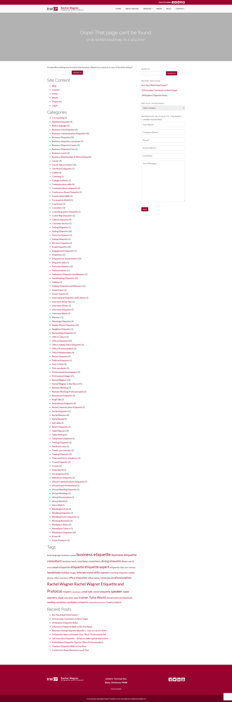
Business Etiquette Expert (64, 145)
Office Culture (59, 336)
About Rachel (132, 9)
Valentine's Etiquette (62, 477)
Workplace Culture (61, 528)
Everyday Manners (61, 266)
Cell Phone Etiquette (62, 168)
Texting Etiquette (60, 442)
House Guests (58, 293)
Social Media (58, 419)
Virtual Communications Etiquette (68, 481)
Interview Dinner (60, 305)
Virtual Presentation (61, 497)
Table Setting (58, 434)
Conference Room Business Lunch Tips (70, 650)
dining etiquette (111, 561)
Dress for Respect (60, 235)
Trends (55, 466)
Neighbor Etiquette (61, 329)
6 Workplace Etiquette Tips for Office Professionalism (77, 642)
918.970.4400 (164, 2)
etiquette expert (97, 567)
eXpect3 (142, 699)
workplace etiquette (77, 602)
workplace (61, 602)
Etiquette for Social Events (64, 258)
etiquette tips (117, 567)
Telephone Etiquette (62, 438)
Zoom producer (113, 602)
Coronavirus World (61, 200)
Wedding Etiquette (61, 513)
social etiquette (101, 591)
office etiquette (78, 577)
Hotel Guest (58, 290)
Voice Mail (57, 505)
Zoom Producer (59, 540)
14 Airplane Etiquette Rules (65, 622)
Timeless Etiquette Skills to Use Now (69, 646)
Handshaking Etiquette (63, 278)
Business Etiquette (61, 137)
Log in (55, 105)
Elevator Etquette (60, 243)
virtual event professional (119, 597)
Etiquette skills (59, 262)
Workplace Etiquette (62, 532)
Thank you (57, 101)
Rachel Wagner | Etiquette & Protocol (105, 699)
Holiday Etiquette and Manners (67, 286)
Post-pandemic (59, 368)
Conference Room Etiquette (65, 192)
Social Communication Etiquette (67, 407)
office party (94, 577)
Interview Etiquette (61, 309)
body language (54, 555)
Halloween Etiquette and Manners (68, 274)
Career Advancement (62, 164)
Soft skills (56, 423)
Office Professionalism (62, 348)
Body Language (59, 125)
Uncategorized (59, 473)
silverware (76, 592)
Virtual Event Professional (64, 485)
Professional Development (64, 372)
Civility (55, 172)
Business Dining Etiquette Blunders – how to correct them (79, 630)
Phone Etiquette (60, 356)
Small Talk (56, 399)
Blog (169, 9)
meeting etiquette (119, 572)
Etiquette (56, 254)
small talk (87, 591)
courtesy (82, 561)
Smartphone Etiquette (62, 403)
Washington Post (60, 509)
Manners (56, 317)
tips (76, 597)
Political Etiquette (60, 360)
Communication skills (62, 184)
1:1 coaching (58, 117)
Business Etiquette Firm (63, 149)
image (73, 572)
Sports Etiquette (60, 426)
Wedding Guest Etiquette (64, 516)
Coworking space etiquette (65, 211)
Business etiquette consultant (66, 141)
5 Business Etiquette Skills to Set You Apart (72, 626)
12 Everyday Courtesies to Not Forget (70, 618)
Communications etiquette (64, 188)
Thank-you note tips (61, 450)
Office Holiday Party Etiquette (66, 344)
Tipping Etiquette (60, 454)
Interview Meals (59, 313)
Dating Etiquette (60, 227)
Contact (180, 9)
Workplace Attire (60, 524)
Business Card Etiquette (63, 129)
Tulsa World (57, 470)
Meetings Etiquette (61, 321)
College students (60, 180)
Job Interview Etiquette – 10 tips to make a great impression (80, 638)
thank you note (59, 446)
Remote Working (60, 387)
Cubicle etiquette (60, 219)
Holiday (55, 282)
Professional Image (61, 376)
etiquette (77, 567)
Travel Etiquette (60, 462)
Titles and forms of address (64, 458)
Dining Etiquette (60, 231)
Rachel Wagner (59, 380)
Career (55, 161)
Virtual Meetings (60, 493)
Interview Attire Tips (62, 301)
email (49, 567)
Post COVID (58, 364)
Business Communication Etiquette (68, 133)
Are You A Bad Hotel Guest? (65, 614)
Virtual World (58, 501)
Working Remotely (61, 520)
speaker (116, 591)
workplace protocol (97, 602)
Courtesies (57, 204)
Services (147, 9)
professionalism (121, 577)
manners (105, 572)
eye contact (129, 567)
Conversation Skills (61, 196)
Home (118, 9)
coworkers (94, 561)
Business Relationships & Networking (69, 157)
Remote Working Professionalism (67, 391)
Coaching (56, 176)
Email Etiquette (59, 247)
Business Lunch (59, 153)
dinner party (128, 561)
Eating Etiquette (60, 239)
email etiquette (61, 567)
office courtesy (61, 578)
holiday (65, 572)
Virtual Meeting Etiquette (64, 489)
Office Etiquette (60, 340)
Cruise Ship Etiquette (62, 215)
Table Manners (59, 430)
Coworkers (57, 207)
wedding (51, 602)
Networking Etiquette (62, 333)
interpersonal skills (88, 572)
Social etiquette (59, 411)
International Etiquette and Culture (68, 297)
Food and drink (59, 270)
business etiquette (93, 554)
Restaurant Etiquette (62, 395)
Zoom (55, 536)
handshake (54, 572)
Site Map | (130, 699)
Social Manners (59, 415)
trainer (83, 597)
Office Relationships (61, 352)
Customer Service (60, 223)
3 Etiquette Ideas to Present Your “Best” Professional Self (79, 634)
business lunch (69, 561)
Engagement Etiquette (63, 250)
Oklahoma (105, 578)
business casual (69, 555)
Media (159, 9)
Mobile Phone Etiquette (63, 325)
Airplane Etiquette (60, 121)
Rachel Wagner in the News (65, 383)
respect (67, 591)
